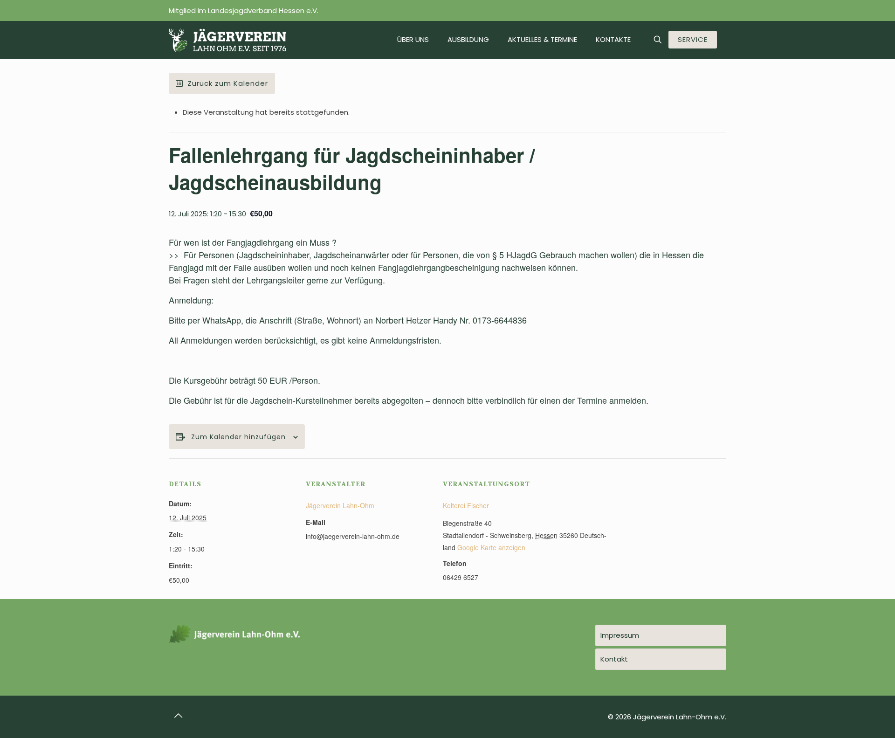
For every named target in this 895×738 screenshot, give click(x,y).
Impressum (619, 635)
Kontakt (614, 659)
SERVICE (693, 39)
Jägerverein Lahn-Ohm (340, 505)
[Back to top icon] (178, 715)
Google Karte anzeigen (491, 547)
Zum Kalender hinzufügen (238, 437)
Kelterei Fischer (466, 505)
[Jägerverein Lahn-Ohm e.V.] (227, 39)
